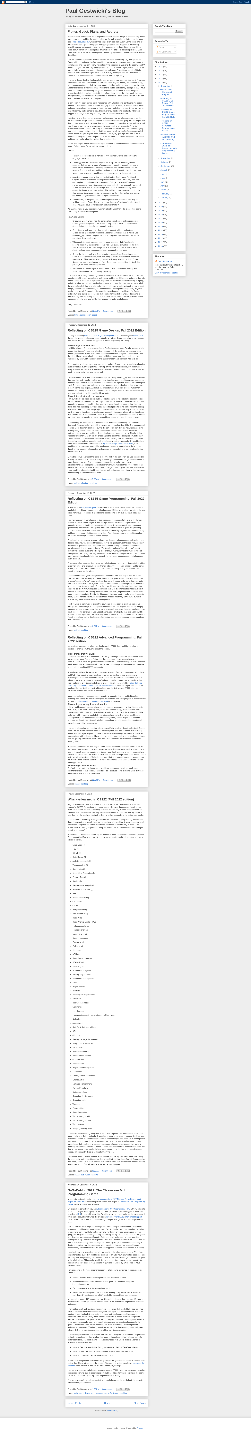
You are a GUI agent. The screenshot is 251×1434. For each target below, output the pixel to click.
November (166, 158)
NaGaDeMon (113, 1393)
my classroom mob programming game (91, 701)
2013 (160, 234)
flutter (76, 315)
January (164, 197)
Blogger (140, 1428)
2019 (160, 210)
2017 (160, 218)
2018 (160, 214)
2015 (160, 226)
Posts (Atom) (112, 1410)
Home (107, 1403)
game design (85, 315)
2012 (160, 238)
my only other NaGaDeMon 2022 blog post (124, 1217)
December (166, 86)
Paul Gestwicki (165, 261)
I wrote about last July (81, 42)
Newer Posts (74, 1403)
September (166, 166)
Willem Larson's (113, 1209)
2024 (160, 75)
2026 (160, 67)
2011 (160, 242)
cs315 (76, 630)
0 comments (108, 311)
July (163, 174)
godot (94, 315)
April (163, 186)
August (164, 170)
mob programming (98, 1393)
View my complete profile (166, 273)
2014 (160, 230)
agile (76, 1393)
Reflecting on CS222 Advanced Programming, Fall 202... (167, 126)
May (163, 182)
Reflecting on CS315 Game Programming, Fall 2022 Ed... (167, 113)
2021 (160, 202)
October (164, 162)
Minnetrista (138, 335)
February (165, 194)
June (163, 178)
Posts (161, 47)
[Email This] (118, 311)
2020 (160, 206)
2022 (160, 82)
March (164, 190)
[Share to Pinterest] (129, 311)
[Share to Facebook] (127, 311)
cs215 (76, 483)
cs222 (76, 784)
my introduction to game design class (100, 335)
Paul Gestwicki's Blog (95, 11)
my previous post (88, 507)
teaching (93, 483)
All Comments (165, 52)
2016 (160, 222)
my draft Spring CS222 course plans (118, 444)
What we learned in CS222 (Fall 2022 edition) (101, 799)
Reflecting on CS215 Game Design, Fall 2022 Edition (107, 330)
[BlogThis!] (121, 311)
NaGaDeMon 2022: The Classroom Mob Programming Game (97, 1192)
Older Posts (139, 1403)
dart (82, 1175)
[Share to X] (124, 311)
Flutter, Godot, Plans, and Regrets (93, 31)
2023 (160, 78)
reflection (84, 483)
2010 (160, 246)
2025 (160, 70)
